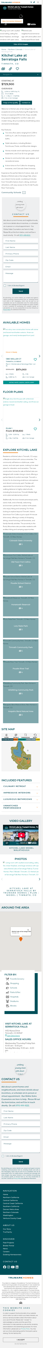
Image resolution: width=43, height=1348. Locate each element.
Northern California (11, 1197)
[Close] (28, 929)
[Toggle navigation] (38, 2)
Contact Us (26, 103)
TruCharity (7, 1232)
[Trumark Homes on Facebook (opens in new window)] (5, 1267)
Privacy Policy (7, 309)
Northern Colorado (15, 49)
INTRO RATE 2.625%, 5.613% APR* (21, 382)
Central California (10, 1200)
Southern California (11, 1206)
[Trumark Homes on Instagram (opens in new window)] (9, 1267)
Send (21, 291)
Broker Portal (8, 1246)
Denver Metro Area (11, 1209)
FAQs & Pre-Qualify (10, 103)
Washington (8, 1215)
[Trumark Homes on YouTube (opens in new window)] (13, 1267)
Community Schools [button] (12, 192)
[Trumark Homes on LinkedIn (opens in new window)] (17, 1267)
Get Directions (13, 1036)
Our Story (7, 1229)
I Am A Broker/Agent (15, 286)
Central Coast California (13, 1203)
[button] (21, 939)
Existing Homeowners (12, 1255)
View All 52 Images (21, 44)
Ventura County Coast (12, 1218)
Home (4, 49)
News (5, 1249)
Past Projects (8, 1243)
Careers (6, 1252)
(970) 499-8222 (25, 235)
